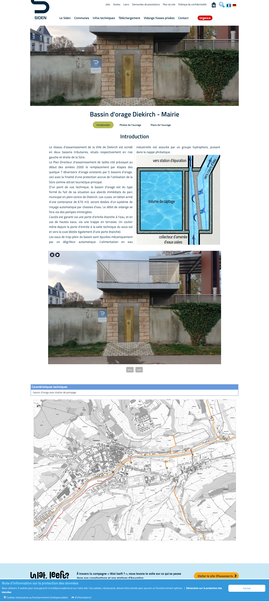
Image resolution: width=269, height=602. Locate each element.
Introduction (103, 125)
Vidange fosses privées (159, 18)
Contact (183, 18)
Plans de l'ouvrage (161, 125)
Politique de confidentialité (192, 4)
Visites (116, 4)
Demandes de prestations (146, 4)
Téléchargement (129, 18)
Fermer (247, 588)
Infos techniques (104, 18)
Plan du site (169, 4)
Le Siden (65, 18)
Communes (81, 18)
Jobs (108, 4)
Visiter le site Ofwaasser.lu (216, 576)
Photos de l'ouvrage (130, 125)
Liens (126, 4)
